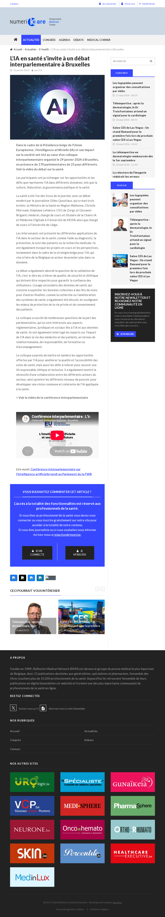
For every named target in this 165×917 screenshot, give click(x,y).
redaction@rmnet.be (67, 534)
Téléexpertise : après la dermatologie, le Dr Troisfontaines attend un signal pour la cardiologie (130, 109)
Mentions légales (99, 909)
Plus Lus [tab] (122, 185)
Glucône (117, 902)
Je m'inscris (79, 552)
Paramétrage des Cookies (70, 909)
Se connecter (109, 3)
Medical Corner (98, 39)
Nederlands (148, 3)
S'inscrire (130, 3)
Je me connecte (37, 552)
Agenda (64, 39)
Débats (78, 39)
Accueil (18, 49)
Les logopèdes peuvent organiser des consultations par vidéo (131, 87)
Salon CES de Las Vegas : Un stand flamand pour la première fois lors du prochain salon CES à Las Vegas (133, 133)
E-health (44, 49)
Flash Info (122, 73)
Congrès (49, 39)
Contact (14, 3)
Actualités (31, 39)
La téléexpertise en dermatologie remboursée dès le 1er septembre (133, 156)
